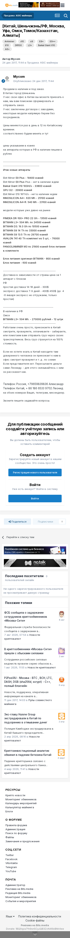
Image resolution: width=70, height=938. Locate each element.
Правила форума (16, 825)
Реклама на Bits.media (19, 888)
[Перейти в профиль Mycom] (7, 79)
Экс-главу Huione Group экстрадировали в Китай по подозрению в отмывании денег (25, 718)
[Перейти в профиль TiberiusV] (61, 679)
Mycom (15, 58)
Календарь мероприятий (21, 803)
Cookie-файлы (34, 920)
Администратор (15, 885)
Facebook (11, 859)
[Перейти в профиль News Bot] (61, 716)
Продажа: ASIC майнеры (42, 62)
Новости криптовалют (42, 667)
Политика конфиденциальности (39, 916)
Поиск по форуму (16, 833)
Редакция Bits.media (17, 892)
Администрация (15, 829)
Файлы (9, 837)
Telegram (11, 867)
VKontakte (11, 863)
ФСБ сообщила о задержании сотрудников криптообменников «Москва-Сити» (25, 616)
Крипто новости (15, 795)
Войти (35, 498)
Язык (9, 916)
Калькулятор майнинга (19, 807)
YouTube (10, 871)
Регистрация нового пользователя (35, 472)
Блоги (9, 811)
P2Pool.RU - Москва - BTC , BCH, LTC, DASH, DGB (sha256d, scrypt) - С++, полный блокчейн (28, 681)
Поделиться (18, 521)
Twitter (9, 855)
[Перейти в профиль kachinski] (61, 651)
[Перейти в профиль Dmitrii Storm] (61, 614)
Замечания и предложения (22, 841)
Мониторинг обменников (21, 799)
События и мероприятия (20, 901)
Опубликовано (33, 81)
